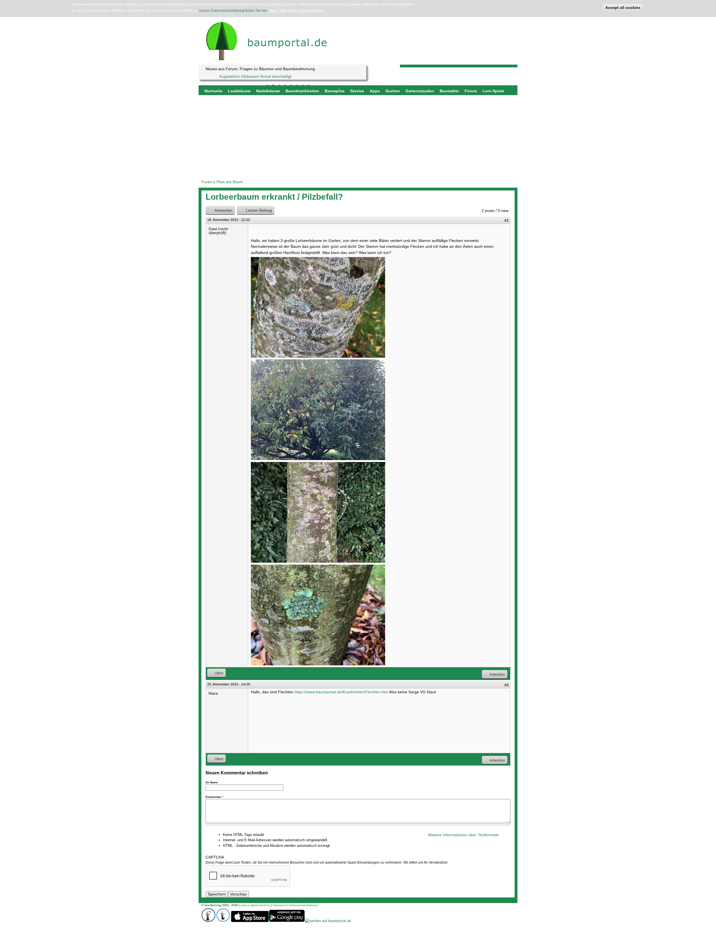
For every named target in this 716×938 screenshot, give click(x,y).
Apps (375, 91)
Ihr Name (212, 782)
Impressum (280, 905)
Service (357, 91)
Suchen (392, 91)
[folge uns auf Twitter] (223, 921)
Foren (206, 182)
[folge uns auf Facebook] (208, 921)
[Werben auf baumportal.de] (328, 921)
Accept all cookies (622, 7)
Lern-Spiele (493, 91)
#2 (506, 685)
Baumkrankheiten (302, 91)
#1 (506, 220)
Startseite (213, 91)
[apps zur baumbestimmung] (287, 921)
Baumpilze (335, 91)
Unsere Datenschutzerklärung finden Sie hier (233, 11)
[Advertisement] (358, 137)
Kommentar (214, 796)
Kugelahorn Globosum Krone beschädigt (255, 76)
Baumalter (449, 91)
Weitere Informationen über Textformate (463, 835)
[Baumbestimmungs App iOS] (250, 921)
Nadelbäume (268, 91)
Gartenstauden (420, 91)
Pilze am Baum (229, 182)
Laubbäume (239, 91)
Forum (471, 91)
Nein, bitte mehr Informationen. (296, 10)
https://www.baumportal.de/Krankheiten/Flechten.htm (341, 692)
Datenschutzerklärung (303, 905)
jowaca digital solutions (255, 905)
